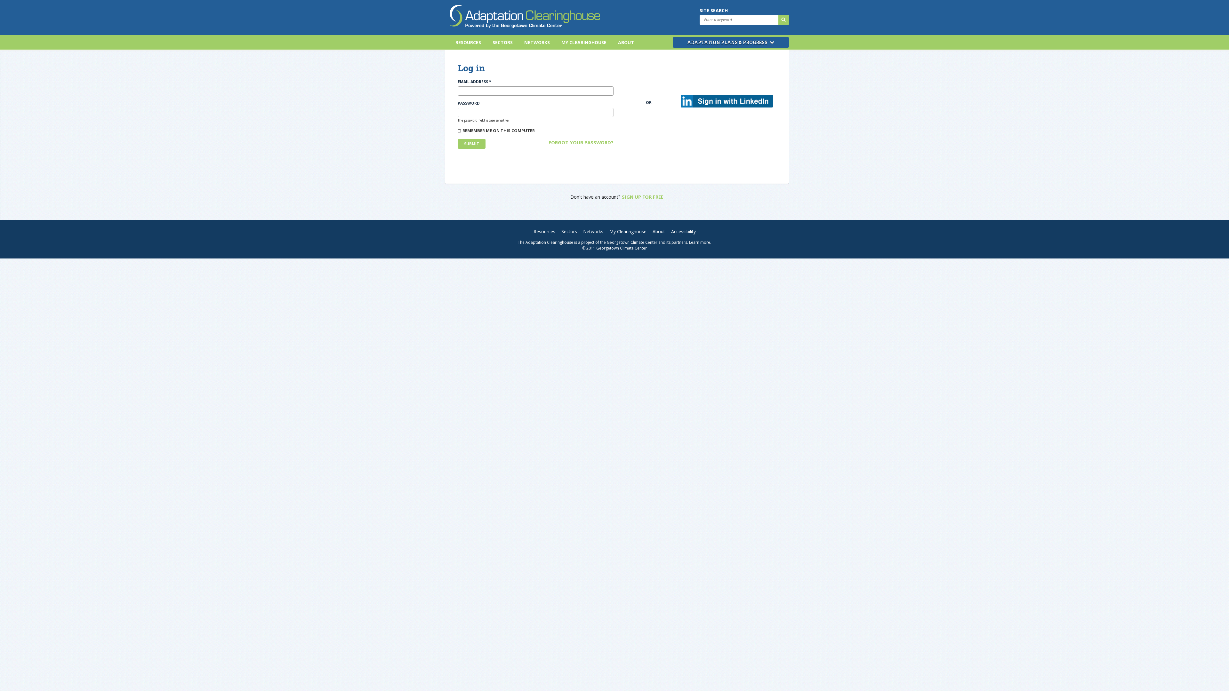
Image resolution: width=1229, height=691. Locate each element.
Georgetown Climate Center (632, 242)
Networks (537, 42)
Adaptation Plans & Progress (727, 42)
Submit (471, 144)
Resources (468, 42)
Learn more (699, 242)
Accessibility (683, 231)
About (626, 42)
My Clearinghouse (583, 42)
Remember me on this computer (498, 130)
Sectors (503, 42)
